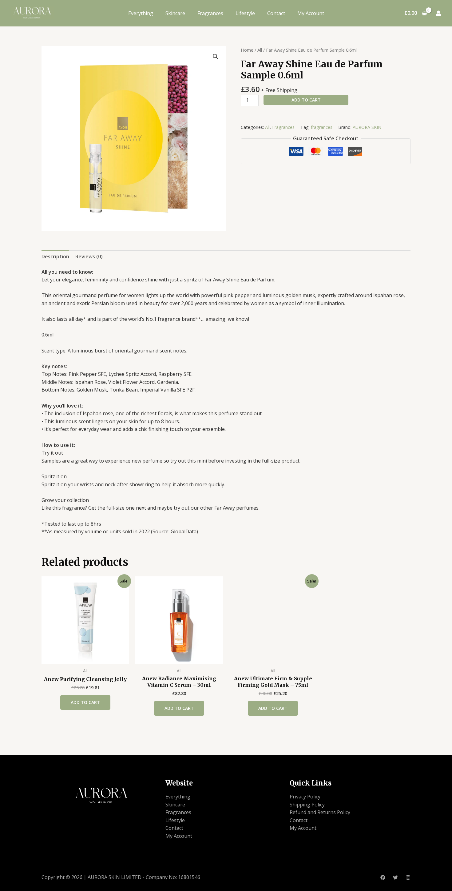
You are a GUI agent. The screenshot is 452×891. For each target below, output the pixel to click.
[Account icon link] (438, 13)
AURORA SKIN (367, 127)
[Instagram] (408, 877)
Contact (276, 13)
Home (247, 50)
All (259, 50)
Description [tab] (55, 256)
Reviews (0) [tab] (89, 256)
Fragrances (210, 13)
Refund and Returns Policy (320, 812)
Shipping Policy (307, 804)
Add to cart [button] (85, 702)
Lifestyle (245, 13)
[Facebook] (382, 877)
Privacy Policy (305, 796)
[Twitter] (395, 877)
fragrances (321, 127)
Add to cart (306, 100)
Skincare (175, 13)
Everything (140, 13)
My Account (310, 13)
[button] (215, 56)
